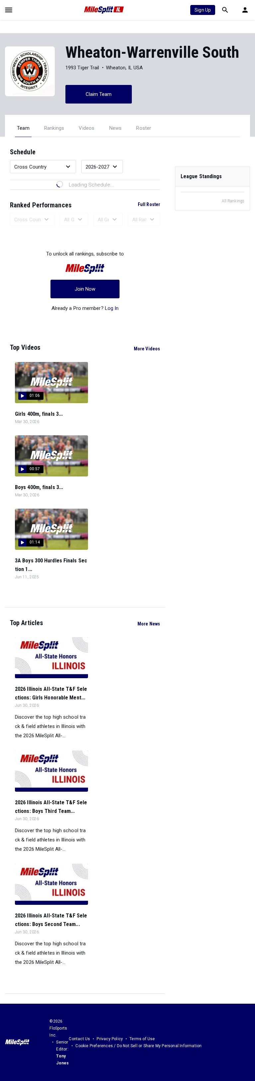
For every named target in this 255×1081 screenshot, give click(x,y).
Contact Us (79, 1039)
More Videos (147, 348)
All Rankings (233, 201)
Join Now (85, 289)
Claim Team (99, 94)
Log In (112, 308)
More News (148, 623)
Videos (86, 128)
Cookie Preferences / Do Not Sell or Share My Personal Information (138, 1046)
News (115, 128)
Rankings (54, 128)
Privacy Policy (110, 1039)
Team (23, 128)
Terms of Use (142, 1039)
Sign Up (203, 10)
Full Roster (149, 204)
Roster (143, 128)
